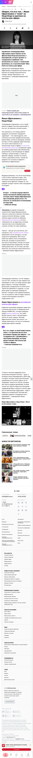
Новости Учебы (9, 642)
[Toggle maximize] (29, 408)
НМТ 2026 (6, 648)
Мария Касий (8, 21)
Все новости (8, 553)
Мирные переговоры (9, 576)
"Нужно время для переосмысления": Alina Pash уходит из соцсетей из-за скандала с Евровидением (16, 112)
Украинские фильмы (9, 631)
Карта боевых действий (10, 574)
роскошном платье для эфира (16, 303)
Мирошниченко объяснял (11, 220)
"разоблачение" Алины (20, 233)
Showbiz (4, 6)
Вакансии (20, 532)
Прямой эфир (7, 559)
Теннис (6, 675)
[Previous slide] (4, 413)
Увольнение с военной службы (12, 592)
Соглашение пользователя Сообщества (24, 522)
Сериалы (6, 637)
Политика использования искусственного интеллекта (8, 541)
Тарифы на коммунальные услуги (12, 617)
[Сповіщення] (31, 2)
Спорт (6, 669)
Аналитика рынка (8, 660)
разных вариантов (12, 313)
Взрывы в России (8, 583)
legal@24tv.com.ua (19, 738)
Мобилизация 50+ (8, 594)
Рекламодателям (6, 531)
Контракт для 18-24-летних (11, 598)
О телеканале (5, 526)
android (6, 711)
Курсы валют (7, 613)
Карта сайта (20, 540)
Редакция (4, 521)
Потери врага (7, 585)
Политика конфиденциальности (7, 538)
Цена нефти (7, 611)
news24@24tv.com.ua (7, 496)
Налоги (6, 620)
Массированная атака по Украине (12, 581)
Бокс (5, 671)
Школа (6, 646)
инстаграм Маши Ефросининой (17, 24)
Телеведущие (5, 529)
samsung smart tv (16, 716)
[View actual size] (25, 408)
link (18, 502)
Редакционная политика (7, 524)
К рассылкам (9, 701)
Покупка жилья (8, 662)
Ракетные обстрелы (9, 572)
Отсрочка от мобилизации (11, 600)
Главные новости (8, 555)
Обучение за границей (10, 653)
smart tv (6, 716)
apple (16, 711)
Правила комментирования (24, 525)
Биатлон (6, 677)
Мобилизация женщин (10, 596)
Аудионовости (8, 563)
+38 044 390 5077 (22, 496)
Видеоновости (8, 561)
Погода (6, 565)
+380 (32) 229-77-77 (10, 737)
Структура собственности (24, 535)
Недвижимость (8, 658)
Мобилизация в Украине (11, 590)
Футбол (6, 673)
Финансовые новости (9, 615)
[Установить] (16, 747)
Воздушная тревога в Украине (12, 579)
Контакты (20, 530)
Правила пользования (7, 534)
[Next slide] (28, 413)
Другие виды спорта (9, 679)
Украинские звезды (11, 6)
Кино (5, 627)
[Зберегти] (28, 28)
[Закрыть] (30, 745)
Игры (19, 543)
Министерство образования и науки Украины (15, 644)
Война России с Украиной (11, 570)
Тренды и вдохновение (10, 664)
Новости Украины (8, 557)
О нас (3, 519)
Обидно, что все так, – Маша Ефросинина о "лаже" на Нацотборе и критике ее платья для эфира (24, 6)
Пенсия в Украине (9, 622)
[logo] (10, 2)
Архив (19, 538)
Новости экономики (10, 609)
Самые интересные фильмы (11, 629)
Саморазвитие (8, 650)
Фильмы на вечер (8, 633)
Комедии (6, 635)
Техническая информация (24, 527)
